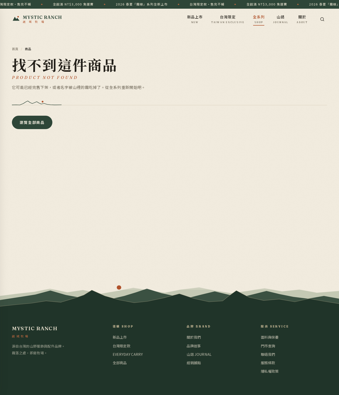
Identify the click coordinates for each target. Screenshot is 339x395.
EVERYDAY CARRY (128, 354)
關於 (302, 19)
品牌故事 (194, 345)
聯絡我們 (268, 354)
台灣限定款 (122, 345)
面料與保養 (270, 337)
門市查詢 (268, 345)
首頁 (15, 49)
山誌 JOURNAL (199, 354)
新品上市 (195, 19)
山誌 (280, 19)
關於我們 (194, 337)
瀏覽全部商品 (32, 122)
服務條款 (268, 362)
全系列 (259, 19)
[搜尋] (322, 19)
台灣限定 (228, 19)
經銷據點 (194, 362)
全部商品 (120, 362)
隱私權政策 (270, 371)
